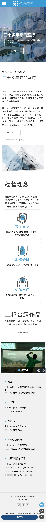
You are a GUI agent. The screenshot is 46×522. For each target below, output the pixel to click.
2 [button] (4, 24)
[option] (23, 34)
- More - (13, 51)
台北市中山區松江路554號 (15, 408)
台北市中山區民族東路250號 (16, 445)
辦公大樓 (23, 370)
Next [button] (43, 370)
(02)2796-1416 (16, 393)
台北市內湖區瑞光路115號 (15, 426)
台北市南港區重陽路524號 (15, 464)
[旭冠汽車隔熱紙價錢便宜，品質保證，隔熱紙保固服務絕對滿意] (23, 3)
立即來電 (20, 517)
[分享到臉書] (23, 505)
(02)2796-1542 (29, 393)
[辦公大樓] (23, 357)
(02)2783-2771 (29, 468)
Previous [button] (38, 370)
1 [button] (4, 21)
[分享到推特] (19, 505)
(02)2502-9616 (29, 449)
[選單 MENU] (4, 3)
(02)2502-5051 (16, 449)
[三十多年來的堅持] (22, 44)
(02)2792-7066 (16, 430)
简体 (41, 511)
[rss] (27, 505)
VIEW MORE (11, 133)
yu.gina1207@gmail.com (22, 471)
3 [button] (4, 27)
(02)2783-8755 (16, 468)
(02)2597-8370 (16, 411)
